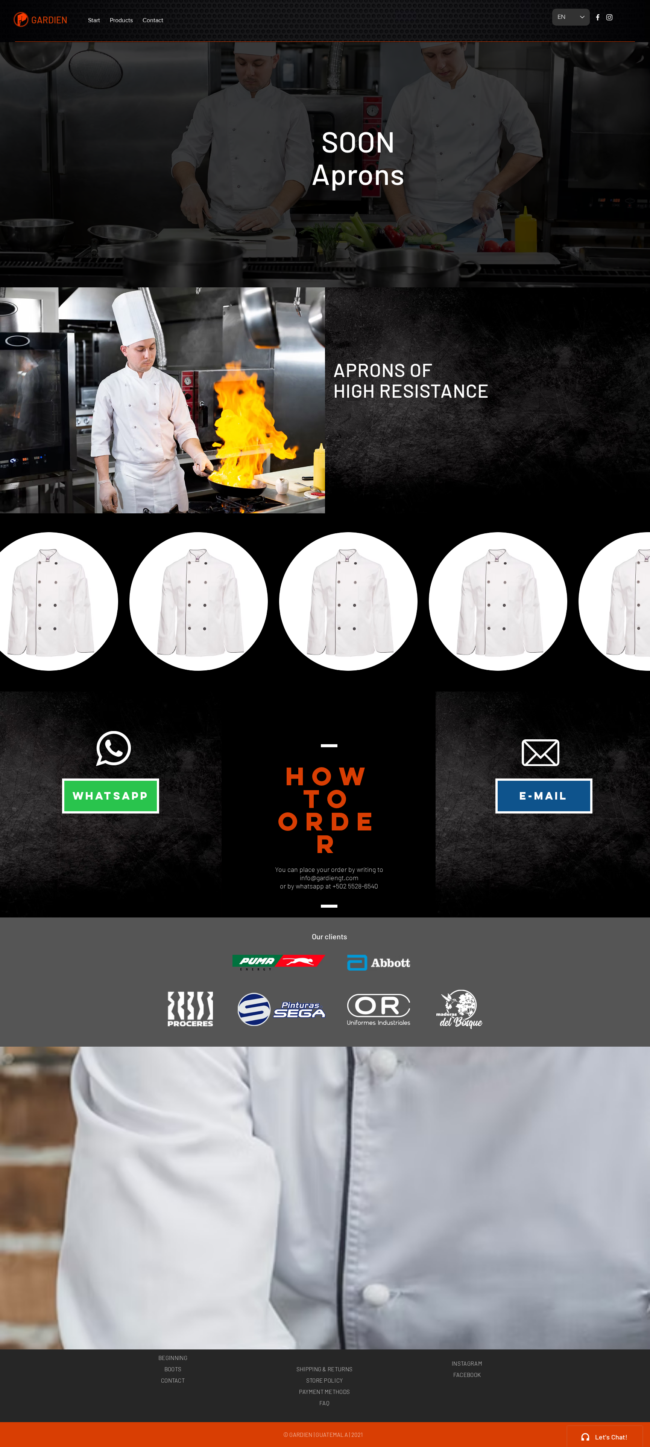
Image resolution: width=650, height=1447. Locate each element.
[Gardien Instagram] (609, 17)
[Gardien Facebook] (598, 17)
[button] (121, 16)
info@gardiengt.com (329, 877)
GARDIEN (49, 19)
